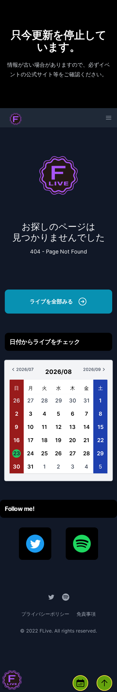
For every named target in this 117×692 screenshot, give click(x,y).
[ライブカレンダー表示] (80, 683)
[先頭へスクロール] (104, 683)
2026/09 (98, 371)
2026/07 (28, 371)
